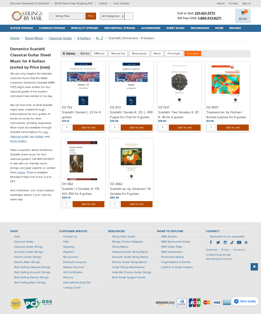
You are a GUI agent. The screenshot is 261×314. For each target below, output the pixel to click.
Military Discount (73, 267)
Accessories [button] (152, 28)
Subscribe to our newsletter (227, 236)
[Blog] (246, 243)
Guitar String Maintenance (128, 267)
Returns (68, 277)
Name (157, 53)
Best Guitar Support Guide (128, 277)
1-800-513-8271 (209, 18)
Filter (91, 16)
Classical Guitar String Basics (130, 252)
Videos (103, 3)
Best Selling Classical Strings (32, 267)
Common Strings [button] (53, 28)
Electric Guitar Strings (27, 257)
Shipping (68, 246)
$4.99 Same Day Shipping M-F (74, 3)
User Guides (121, 3)
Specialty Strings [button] (86, 28)
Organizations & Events (176, 262)
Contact (233, 3)
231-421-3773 (205, 13)
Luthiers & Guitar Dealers (177, 267)
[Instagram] (225, 243)
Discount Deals (23, 241)
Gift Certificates (72, 272)
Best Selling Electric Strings (31, 277)
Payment (68, 252)
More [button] (220, 28)
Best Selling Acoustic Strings (32, 272)
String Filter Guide (123, 236)
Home (15, 38)
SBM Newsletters (172, 252)
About (221, 3)
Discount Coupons (75, 262)
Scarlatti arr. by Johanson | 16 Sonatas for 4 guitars (130, 191)
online (21, 172)
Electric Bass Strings (27, 262)
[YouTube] (239, 243)
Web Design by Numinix (219, 259)
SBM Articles (169, 236)
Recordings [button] (201, 28)
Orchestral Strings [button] (121, 28)
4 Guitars (84, 38)
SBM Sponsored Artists (175, 241)
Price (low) (193, 53)
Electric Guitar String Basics (129, 262)
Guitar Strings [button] (23, 28)
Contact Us (70, 236)
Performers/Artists (172, 257)
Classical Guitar (60, 38)
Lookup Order (72, 287)
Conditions (239, 250)
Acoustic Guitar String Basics (130, 257)
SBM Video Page (171, 246)
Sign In (246, 3)
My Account (70, 257)
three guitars (18, 141)
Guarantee (212, 250)
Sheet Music (34, 38)
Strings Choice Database (127, 241)
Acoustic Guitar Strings (28, 252)
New (17, 236)
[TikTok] (232, 243)
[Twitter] (218, 243)
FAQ (66, 241)
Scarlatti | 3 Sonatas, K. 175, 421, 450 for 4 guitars (81, 191)
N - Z (99, 38)
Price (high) (174, 53)
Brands (235, 28)
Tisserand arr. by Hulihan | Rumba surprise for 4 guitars (226, 115)
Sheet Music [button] (177, 28)
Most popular (139, 53)
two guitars (37, 136)
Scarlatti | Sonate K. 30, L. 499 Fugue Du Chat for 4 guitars (131, 115)
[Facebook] (211, 243)
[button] (243, 19)
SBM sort (99, 53)
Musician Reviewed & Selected (29, 3)
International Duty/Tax (77, 282)
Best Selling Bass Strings (30, 282)
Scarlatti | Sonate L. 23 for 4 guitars (81, 115)
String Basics (120, 246)
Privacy (225, 250)
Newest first (118, 53)
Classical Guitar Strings (28, 246)
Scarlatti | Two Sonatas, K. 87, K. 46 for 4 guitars (178, 115)
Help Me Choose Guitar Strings (131, 272)
